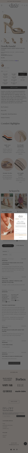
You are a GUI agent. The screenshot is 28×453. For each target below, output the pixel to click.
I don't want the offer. (21, 237)
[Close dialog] (26, 214)
